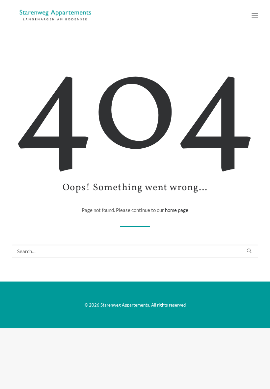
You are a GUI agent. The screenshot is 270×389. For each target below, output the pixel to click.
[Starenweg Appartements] (53, 15)
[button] (255, 15)
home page (176, 210)
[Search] (135, 251)
